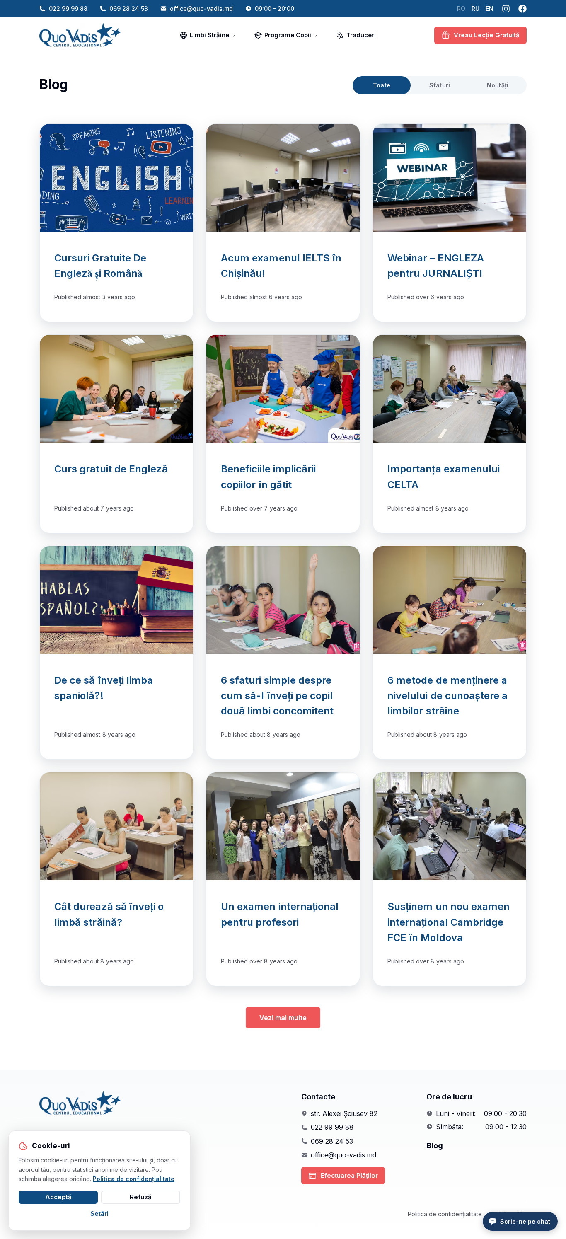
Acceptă (58, 1197)
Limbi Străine (209, 35)
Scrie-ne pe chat (525, 1221)
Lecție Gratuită (487, 35)
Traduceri (361, 35)
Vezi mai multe (283, 1018)
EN (489, 8)
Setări (99, 1213)
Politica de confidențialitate (445, 1213)
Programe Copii (287, 35)
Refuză (141, 1197)
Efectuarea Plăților (349, 1175)
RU (475, 8)
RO (461, 8)
